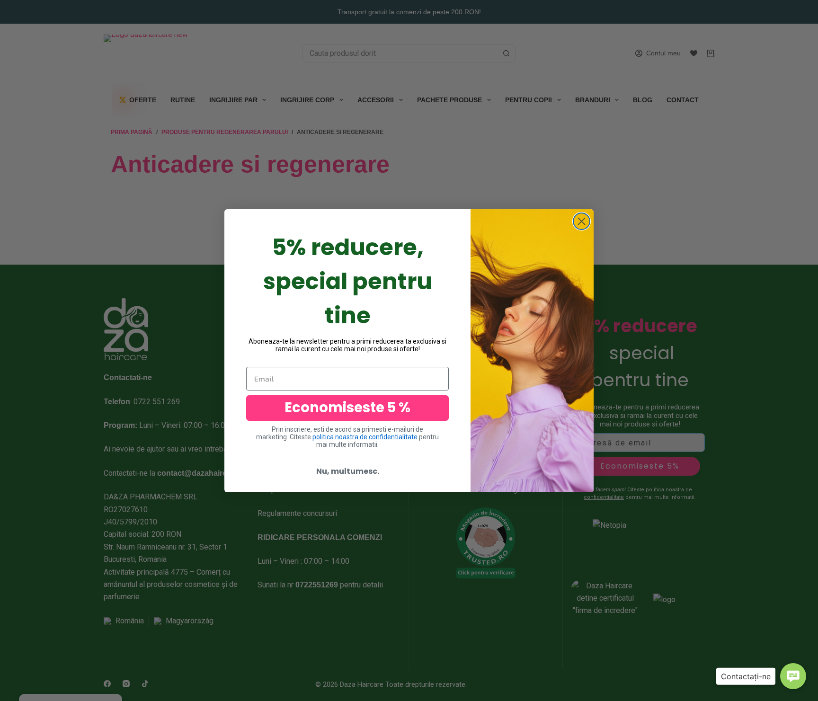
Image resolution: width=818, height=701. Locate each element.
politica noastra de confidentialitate (365, 437)
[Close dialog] (581, 221)
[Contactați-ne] (793, 676)
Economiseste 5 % (347, 407)
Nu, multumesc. (347, 471)
